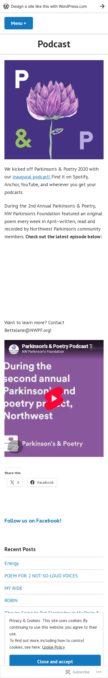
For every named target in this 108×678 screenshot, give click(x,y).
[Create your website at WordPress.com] (54, 6)
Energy (11, 563)
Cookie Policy (53, 647)
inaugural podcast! (32, 176)
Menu (22, 23)
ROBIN (11, 600)
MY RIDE (13, 588)
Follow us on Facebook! (32, 520)
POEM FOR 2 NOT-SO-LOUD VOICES (41, 575)
